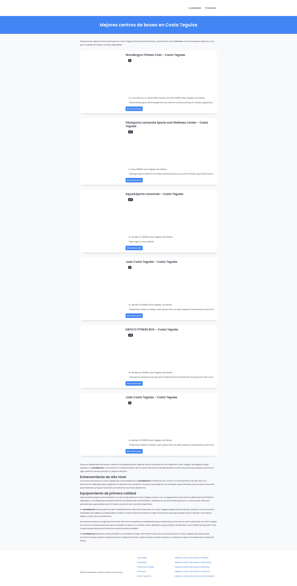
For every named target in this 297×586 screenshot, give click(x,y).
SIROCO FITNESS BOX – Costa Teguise (152, 329)
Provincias (210, 7)
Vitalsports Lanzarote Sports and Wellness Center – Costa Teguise (167, 124)
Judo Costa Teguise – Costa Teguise (151, 262)
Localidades (195, 7)
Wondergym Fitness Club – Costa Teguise (155, 55)
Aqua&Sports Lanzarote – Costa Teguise (154, 194)
